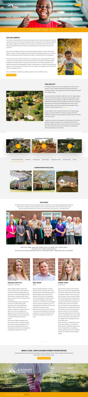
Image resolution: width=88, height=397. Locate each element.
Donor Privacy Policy (55, 385)
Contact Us (52, 376)
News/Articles (53, 374)
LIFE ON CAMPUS (35, 30)
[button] (42, 341)
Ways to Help (53, 372)
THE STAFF (53, 30)
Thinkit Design (26, 394)
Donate (52, 378)
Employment (53, 380)
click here (65, 107)
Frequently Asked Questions (57, 382)
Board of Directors (54, 384)
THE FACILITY (44, 30)
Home (51, 371)
